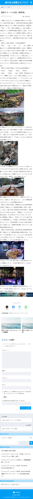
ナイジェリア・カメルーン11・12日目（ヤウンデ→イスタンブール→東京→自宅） (16, 455)
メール (4, 378)
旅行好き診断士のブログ (16, 2)
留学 (11, 313)
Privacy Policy (16, 495)
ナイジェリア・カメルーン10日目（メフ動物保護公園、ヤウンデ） (16, 461)
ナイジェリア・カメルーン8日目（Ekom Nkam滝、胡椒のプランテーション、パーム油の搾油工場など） (16, 474)
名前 (4, 370)
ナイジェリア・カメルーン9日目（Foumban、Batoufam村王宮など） (14, 467)
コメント (5, 350)
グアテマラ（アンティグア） (21, 313)
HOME (17, 492)
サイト (4, 385)
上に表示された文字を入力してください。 (14, 400)
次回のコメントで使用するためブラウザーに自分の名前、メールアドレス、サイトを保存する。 (17, 392)
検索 (31, 443)
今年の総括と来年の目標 (8, 450)
